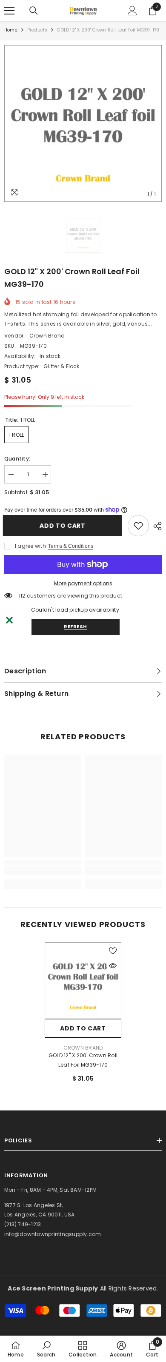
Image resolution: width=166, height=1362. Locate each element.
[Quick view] (112, 965)
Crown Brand (47, 335)
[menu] (9, 11)
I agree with (30, 545)
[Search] (34, 11)
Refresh (75, 626)
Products (37, 30)
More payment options (83, 583)
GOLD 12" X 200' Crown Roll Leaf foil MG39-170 (83, 1060)
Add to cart (64, 525)
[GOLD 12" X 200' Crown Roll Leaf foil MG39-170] (83, 980)
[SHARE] (155, 526)
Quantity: (17, 458)
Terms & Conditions (70, 546)
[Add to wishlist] (112, 950)
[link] (138, 525)
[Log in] (132, 10)
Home (10, 30)
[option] (83, 123)
